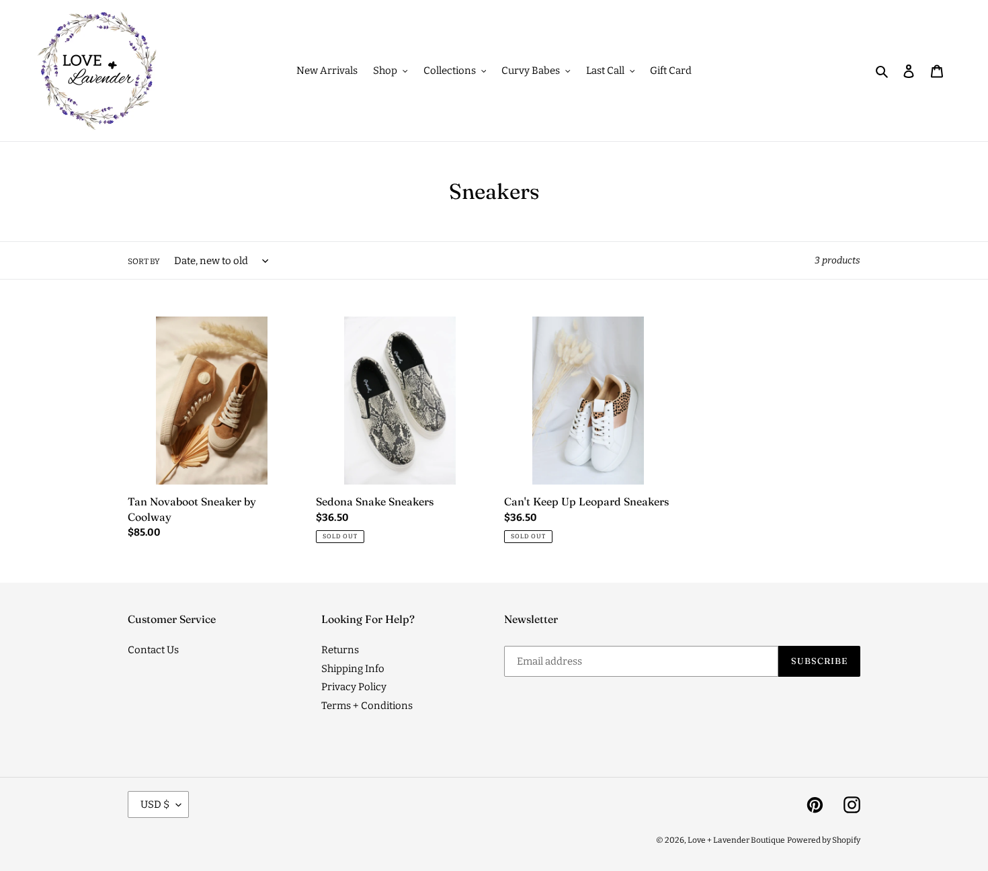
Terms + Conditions (367, 706)
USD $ (154, 804)
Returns (340, 650)
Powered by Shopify (823, 840)
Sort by (144, 261)
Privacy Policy (353, 687)
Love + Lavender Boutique (736, 840)
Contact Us (153, 650)
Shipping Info (352, 669)
